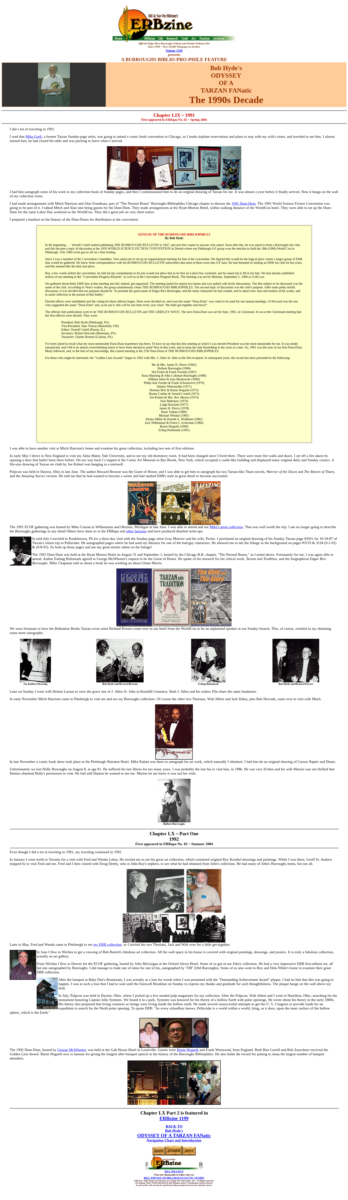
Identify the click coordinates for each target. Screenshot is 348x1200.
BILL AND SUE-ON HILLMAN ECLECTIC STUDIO (174, 1177)
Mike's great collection (226, 527)
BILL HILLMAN (174, 1171)
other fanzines (136, 531)
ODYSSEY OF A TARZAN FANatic (174, 1135)
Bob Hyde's (174, 1131)
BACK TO (174, 1126)
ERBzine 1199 (174, 1118)
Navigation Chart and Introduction (174, 1140)
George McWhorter (71, 1050)
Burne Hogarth (188, 1050)
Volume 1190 (174, 50)
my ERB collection (107, 944)
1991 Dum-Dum (244, 203)
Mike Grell (34, 136)
